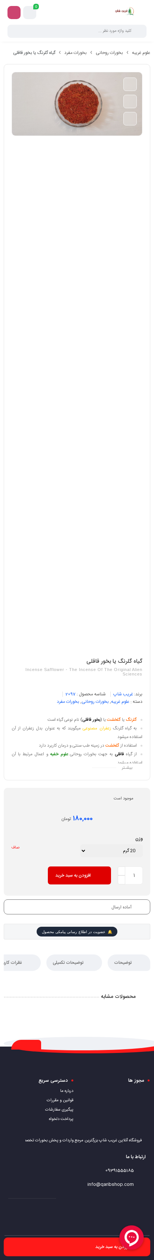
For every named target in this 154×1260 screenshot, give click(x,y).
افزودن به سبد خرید (73, 875)
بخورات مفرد (75, 53)
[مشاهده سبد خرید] (29, 13)
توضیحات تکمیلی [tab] (68, 962)
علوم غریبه (141, 53)
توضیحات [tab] (123, 962)
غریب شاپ (123, 694)
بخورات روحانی (109, 53)
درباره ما (66, 1091)
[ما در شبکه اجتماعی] (14, 12)
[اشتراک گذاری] (130, 118)
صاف (15, 847)
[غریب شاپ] (124, 12)
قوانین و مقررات (60, 1100)
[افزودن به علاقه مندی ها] (130, 84)
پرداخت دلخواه (61, 1119)
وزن (139, 838)
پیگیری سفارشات (59, 1109)
